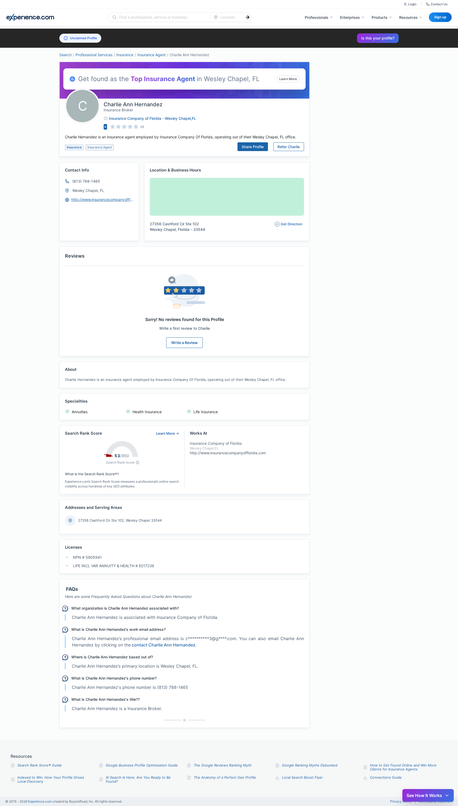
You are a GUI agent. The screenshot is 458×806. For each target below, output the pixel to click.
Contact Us (439, 4)
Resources (408, 17)
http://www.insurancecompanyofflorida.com (102, 199)
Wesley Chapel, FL (88, 190)
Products (379, 17)
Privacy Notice (401, 801)
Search (65, 54)
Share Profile (253, 146)
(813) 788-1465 (86, 181)
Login (412, 4)
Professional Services (94, 54)
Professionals (316, 17)
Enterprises (350, 17)
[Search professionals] (247, 17)
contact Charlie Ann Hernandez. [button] (164, 645)
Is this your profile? (377, 38)
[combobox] (162, 17)
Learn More (288, 79)
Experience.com (40, 801)
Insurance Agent (151, 54)
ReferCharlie (289, 146)
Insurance (124, 54)
